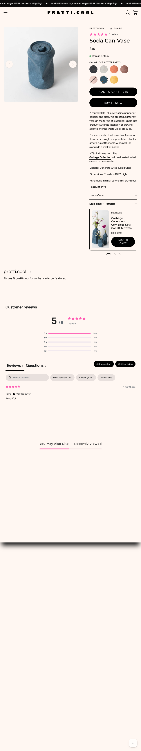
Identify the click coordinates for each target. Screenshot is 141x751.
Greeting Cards (84, 653)
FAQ (6, 700)
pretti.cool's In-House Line (21, 618)
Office (78, 641)
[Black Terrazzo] (93, 69)
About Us (10, 672)
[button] (127, 12)
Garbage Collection (100, 157)
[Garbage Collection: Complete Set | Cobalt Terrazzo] (100, 229)
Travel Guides (83, 582)
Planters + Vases (84, 635)
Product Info (97, 186)
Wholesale (11, 695)
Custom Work (83, 564)
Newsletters (82, 576)
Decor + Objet (83, 612)
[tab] (36, 366)
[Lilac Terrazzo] (93, 80)
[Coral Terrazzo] (114, 69)
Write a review (125, 364)
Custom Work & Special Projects (25, 677)
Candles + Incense (85, 606)
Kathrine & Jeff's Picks (18, 624)
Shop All (9, 601)
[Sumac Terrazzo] (124, 69)
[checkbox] (106, 377)
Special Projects (84, 570)
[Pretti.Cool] (70, 12)
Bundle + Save (13, 630)
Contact (9, 718)
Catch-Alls (81, 618)
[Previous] (9, 64)
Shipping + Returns (102, 203)
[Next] (73, 64)
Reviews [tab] (15, 365)
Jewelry (79, 647)
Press (7, 683)
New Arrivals (12, 606)
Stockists (9, 689)
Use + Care (96, 195)
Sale (6, 635)
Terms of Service (14, 724)
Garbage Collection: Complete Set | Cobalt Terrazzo (121, 223)
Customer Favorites (16, 612)
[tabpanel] (70, 397)
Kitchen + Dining (84, 630)
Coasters (80, 624)
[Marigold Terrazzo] (114, 80)
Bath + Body (81, 601)
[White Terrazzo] (104, 69)
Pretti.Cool (97, 28)
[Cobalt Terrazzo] (104, 80)
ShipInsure (10, 712)
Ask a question (103, 364)
